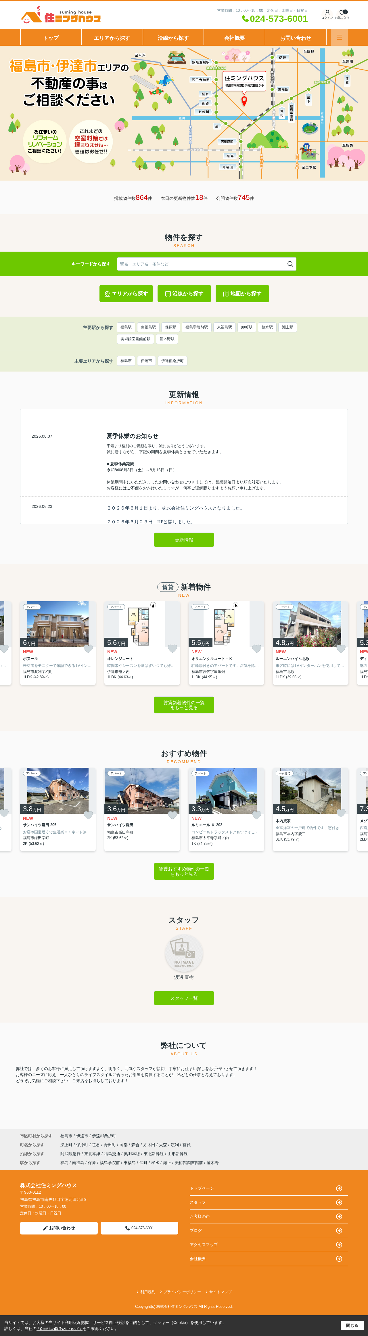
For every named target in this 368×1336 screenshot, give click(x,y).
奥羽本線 (132, 1153)
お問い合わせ (295, 38)
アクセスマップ (204, 1244)
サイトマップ (220, 1292)
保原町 (82, 1144)
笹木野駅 (167, 339)
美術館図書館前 (189, 1162)
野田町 (110, 1144)
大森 (163, 1144)
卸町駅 (246, 327)
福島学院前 (110, 1162)
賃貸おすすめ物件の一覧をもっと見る (184, 871)
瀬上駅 (287, 327)
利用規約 (147, 1292)
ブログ (196, 1230)
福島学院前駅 (196, 327)
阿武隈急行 (71, 1153)
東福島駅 (224, 327)
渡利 (175, 1144)
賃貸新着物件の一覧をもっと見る (184, 705)
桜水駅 (267, 327)
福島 (64, 1162)
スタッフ (198, 1202)
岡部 (124, 1144)
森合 (136, 1144)
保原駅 (170, 327)
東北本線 (92, 1153)
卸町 (143, 1162)
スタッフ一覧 (184, 998)
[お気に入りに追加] (88, 648)
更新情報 (184, 539)
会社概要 (234, 38)
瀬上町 (67, 1144)
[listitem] (58, 643)
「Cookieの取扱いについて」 (60, 1329)
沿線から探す (173, 38)
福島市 (126, 361)
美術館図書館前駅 (135, 339)
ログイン (327, 17)
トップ (51, 38)
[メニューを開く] (339, 37)
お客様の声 (200, 1216)
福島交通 (112, 1153)
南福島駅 (148, 327)
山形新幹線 (178, 1153)
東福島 (130, 1162)
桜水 (155, 1162)
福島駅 (126, 327)
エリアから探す (112, 38)
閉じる (352, 1325)
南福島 (78, 1162)
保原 (92, 1162)
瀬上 (167, 1162)
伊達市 (146, 361)
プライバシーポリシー (182, 1292)
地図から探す (246, 293)
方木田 (149, 1144)
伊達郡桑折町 (172, 361)
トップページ (202, 1188)
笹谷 (96, 1144)
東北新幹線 (154, 1153)
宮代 (187, 1144)
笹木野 (213, 1162)
